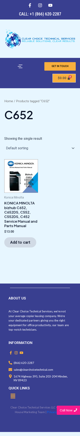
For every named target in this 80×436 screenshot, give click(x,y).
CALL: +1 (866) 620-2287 (40, 14)
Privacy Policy (56, 412)
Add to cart (20, 242)
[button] (13, 396)
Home (8, 101)
